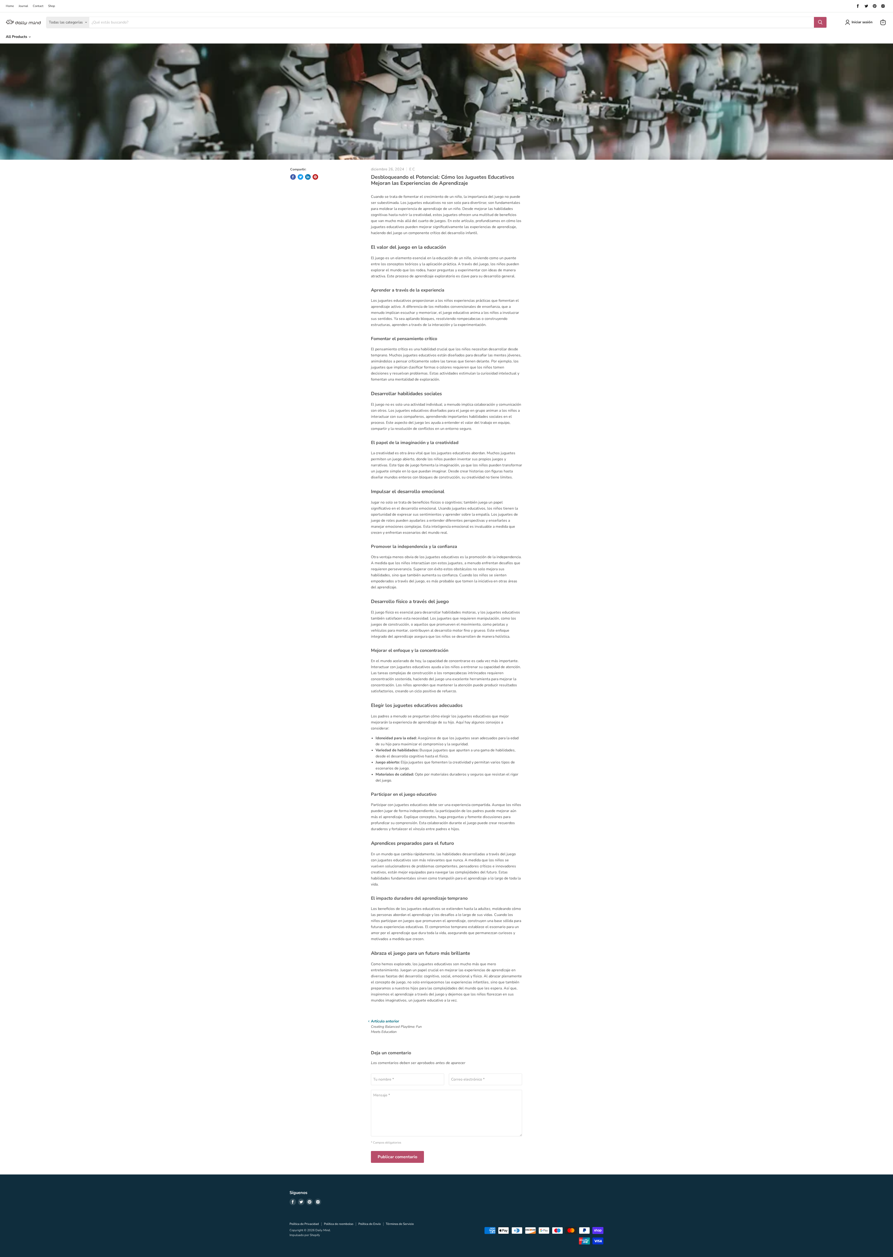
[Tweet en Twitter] (300, 177)
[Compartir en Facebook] (293, 177)
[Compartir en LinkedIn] (308, 177)
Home (10, 6)
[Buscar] (820, 22)
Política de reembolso (338, 1224)
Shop (51, 6)
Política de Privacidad (304, 1224)
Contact (38, 6)
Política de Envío (369, 1224)
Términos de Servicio (400, 1224)
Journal (23, 6)
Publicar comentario (397, 1157)
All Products (17, 36)
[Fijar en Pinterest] (315, 177)
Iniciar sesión (862, 22)
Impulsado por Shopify (305, 1235)
